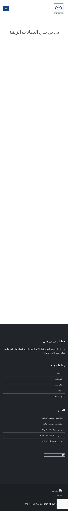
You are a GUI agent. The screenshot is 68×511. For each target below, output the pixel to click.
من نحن (59, 373)
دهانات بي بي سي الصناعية (51, 418)
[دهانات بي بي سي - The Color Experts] (58, 8)
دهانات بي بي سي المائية (52, 424)
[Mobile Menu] (6, 8)
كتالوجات (58, 385)
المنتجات (58, 379)
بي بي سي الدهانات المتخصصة (50, 435)
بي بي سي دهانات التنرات (52, 441)
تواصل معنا (58, 396)
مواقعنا (59, 390)
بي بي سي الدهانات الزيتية (52, 429)
